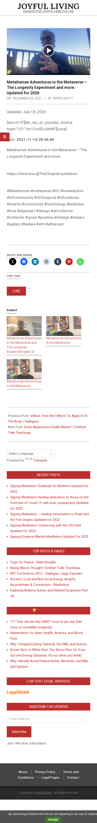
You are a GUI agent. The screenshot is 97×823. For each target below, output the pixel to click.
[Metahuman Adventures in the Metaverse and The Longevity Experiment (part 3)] (24, 326)
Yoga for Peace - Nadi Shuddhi (33, 562)
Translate (40, 460)
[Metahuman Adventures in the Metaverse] (63, 326)
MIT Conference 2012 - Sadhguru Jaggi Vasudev (46, 573)
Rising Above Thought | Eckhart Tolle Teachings (45, 568)
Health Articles (51, 611)
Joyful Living (43, 792)
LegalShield (18, 692)
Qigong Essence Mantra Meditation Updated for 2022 (49, 537)
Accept (53, 819)
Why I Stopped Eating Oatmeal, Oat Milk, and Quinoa (48, 644)
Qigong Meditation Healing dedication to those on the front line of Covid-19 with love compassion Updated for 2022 (49, 502)
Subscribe (19, 732)
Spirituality (63, 98)
